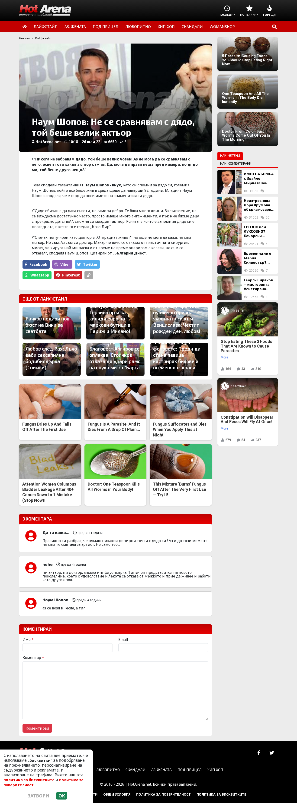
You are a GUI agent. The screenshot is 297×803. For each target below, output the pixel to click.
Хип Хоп (215, 769)
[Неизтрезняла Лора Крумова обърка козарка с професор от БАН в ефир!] (229, 209)
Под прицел (190, 769)
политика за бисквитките (29, 779)
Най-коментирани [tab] (235, 163)
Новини (24, 38)
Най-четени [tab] (230, 155)
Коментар (33, 657)
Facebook (38, 264)
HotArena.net (48, 141)
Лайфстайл (43, 38)
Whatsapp (39, 275)
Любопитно (108, 769)
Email (123, 639)
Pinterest (71, 275)
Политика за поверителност (163, 794)
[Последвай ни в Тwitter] (271, 753)
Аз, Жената (161, 769)
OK (61, 796)
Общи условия (116, 794)
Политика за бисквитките (221, 794)
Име (28, 639)
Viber (65, 264)
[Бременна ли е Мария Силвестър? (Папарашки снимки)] (229, 261)
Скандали (135, 769)
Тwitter (90, 264)
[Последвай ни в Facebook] (259, 753)
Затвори (38, 796)
